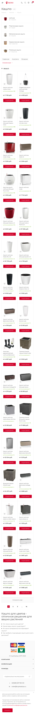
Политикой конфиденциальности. (17, 705)
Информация (6, 664)
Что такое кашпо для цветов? (13, 624)
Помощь (4, 668)
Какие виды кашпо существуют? (14, 626)
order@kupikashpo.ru (19, 686)
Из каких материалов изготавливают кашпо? (15, 630)
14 (26, 606)
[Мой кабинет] (28, 3)
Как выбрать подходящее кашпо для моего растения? (17, 634)
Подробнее (9, 100)
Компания (5, 659)
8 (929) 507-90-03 (18, 683)
